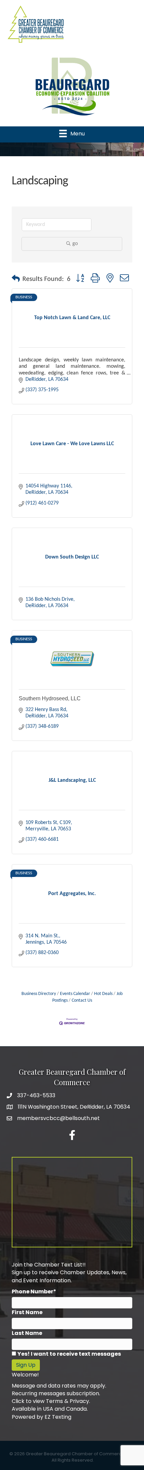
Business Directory (38, 994)
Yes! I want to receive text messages (69, 1354)
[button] (16, 279)
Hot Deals (103, 994)
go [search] (75, 243)
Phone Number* (34, 1291)
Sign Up (25, 1365)
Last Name (27, 1333)
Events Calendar (75, 994)
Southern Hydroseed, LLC (50, 698)
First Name (27, 1312)
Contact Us (82, 1000)
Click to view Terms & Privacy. (51, 1401)
